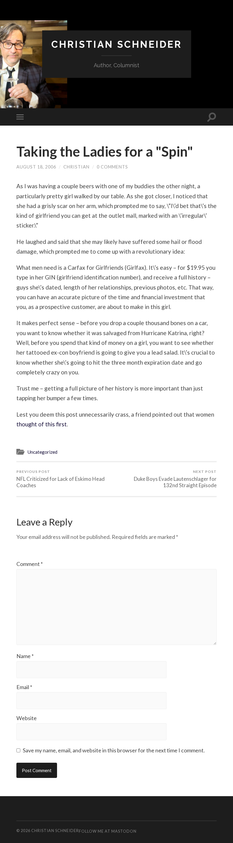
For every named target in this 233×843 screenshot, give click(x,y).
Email (24, 687)
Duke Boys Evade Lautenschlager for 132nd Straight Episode (175, 478)
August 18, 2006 (36, 166)
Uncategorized (42, 452)
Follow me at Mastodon (108, 831)
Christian (76, 166)
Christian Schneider (116, 44)
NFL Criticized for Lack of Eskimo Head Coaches (60, 478)
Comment (29, 564)
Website (26, 718)
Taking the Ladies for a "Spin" (104, 151)
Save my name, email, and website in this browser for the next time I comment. (114, 750)
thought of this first (41, 424)
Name (25, 656)
